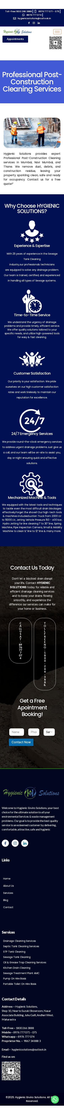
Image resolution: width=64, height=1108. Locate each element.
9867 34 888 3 (32, 1040)
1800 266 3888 (25, 1028)
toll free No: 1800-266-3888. (45, 654)
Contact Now (21, 742)
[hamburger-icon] (57, 31)
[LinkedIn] (38, 23)
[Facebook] (28, 23)
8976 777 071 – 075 (25, 1032)
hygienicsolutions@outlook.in (29, 1049)
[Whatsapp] (55, 1100)
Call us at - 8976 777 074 (20, 641)
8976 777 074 (26, 1036)
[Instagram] (33, 23)
